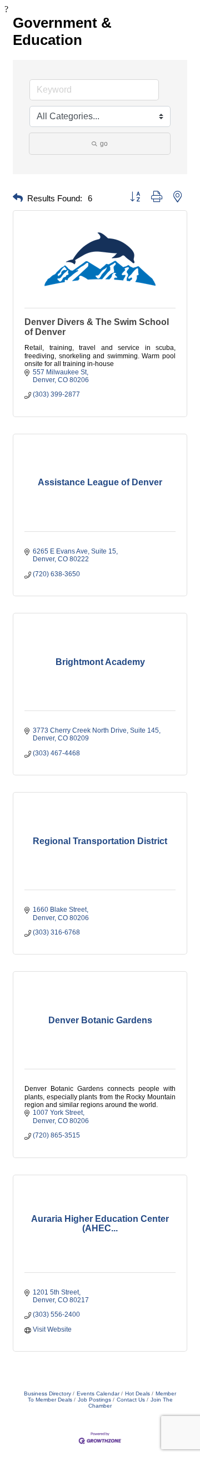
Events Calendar (98, 1393)
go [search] (104, 144)
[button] (18, 198)
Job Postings (94, 1400)
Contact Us (131, 1400)
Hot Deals (137, 1393)
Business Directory (47, 1393)
